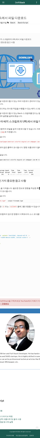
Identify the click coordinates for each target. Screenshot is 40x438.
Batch (12, 22)
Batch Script (23, 22)
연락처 (31, 435)
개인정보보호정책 (22, 435)
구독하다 (5, 304)
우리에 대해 (10, 435)
